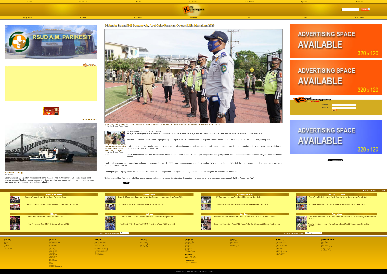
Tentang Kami (325, 241)
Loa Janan (52, 247)
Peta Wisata (234, 242)
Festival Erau (249, 2)
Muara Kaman (53, 254)
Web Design (324, 245)
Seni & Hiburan (280, 253)
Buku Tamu (359, 17)
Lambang (6, 245)
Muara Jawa (52, 253)
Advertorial (324, 244)
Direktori (193, 17)
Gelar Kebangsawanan (101, 248)
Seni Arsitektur (189, 244)
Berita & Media (280, 241)
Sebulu (51, 262)
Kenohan (51, 244)
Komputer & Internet (282, 245)
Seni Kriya (188, 245)
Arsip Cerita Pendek (191, 262)
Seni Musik (188, 248)
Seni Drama (188, 250)
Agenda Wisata (234, 247)
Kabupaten (27, 2)
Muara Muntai (53, 256)
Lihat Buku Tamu (326, 250)
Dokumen (359, 2)
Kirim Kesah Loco (190, 257)
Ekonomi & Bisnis (281, 242)
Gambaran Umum (9, 241)
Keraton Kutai (98, 247)
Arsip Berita (27, 17)
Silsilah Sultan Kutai (100, 245)
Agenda (304, 2)
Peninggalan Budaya (101, 251)
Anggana (51, 241)
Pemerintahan (8, 247)
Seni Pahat (188, 247)
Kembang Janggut (54, 242)
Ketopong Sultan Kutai (101, 250)
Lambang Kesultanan (101, 242)
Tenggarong (52, 265)
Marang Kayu (53, 250)
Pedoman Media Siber (327, 247)
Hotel (231, 244)
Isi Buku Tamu (325, 248)
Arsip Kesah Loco (190, 256)
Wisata (138, 2)
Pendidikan (279, 250)
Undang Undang (99, 254)
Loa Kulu (51, 248)
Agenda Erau (143, 245)
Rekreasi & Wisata (281, 251)
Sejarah (6, 242)
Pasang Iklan (325, 242)
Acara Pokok (143, 242)
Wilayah (6, 244)
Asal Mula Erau (144, 241)
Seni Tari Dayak (189, 241)
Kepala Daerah (8, 248)
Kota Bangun (53, 245)
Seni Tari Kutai (189, 242)
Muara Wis (52, 257)
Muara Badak (53, 251)
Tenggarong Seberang (55, 266)
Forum (304, 17)
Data (249, 17)
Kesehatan (279, 244)
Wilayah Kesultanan (100, 244)
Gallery (83, 17)
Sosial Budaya (280, 254)
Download (138, 17)
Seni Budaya (193, 2)
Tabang (51, 263)
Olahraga (278, 247)
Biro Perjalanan (234, 245)
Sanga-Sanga (53, 260)
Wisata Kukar (234, 241)
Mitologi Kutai (98, 253)
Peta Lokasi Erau (145, 247)
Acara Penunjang (145, 244)
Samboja (51, 259)
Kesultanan (83, 2)
